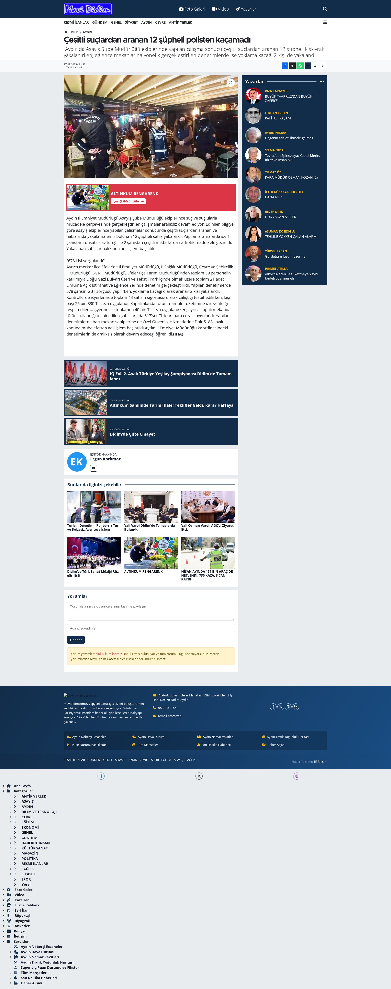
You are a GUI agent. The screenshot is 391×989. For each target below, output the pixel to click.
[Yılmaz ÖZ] (253, 174)
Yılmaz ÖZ (273, 172)
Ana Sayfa (22, 786)
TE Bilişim (320, 762)
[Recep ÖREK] (253, 213)
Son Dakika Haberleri (216, 745)
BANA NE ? (273, 197)
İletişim (20, 936)
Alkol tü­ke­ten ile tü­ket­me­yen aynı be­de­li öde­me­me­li (291, 276)
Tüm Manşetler (147, 745)
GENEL (116, 22)
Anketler (22, 925)
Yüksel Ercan (276, 251)
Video (223, 9)
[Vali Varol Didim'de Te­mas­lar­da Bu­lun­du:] (151, 506)
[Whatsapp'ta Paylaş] (300, 65)
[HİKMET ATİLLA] (253, 273)
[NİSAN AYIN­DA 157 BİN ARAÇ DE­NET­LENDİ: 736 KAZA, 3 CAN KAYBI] (208, 552)
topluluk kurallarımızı (108, 654)
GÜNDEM (100, 22)
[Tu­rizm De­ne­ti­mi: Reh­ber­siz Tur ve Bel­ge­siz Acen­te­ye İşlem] (94, 506)
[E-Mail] (93, 468)
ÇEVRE (160, 22)
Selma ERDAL (275, 150)
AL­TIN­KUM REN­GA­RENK (143, 571)
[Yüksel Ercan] (253, 253)
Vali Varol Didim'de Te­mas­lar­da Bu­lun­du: (149, 527)
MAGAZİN (29, 853)
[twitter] (199, 776)
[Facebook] (273, 706)
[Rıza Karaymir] (253, 95)
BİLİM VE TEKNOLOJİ (39, 811)
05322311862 (168, 708)
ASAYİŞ (178, 760)
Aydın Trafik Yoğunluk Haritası (288, 737)
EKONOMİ (30, 827)
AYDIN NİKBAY (276, 133)
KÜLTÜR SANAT (34, 848)
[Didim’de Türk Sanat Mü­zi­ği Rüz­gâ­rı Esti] (94, 552)
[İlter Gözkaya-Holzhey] (253, 194)
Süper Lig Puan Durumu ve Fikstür (50, 967)
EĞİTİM (166, 760)
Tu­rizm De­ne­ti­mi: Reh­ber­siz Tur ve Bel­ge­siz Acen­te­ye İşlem (93, 527)
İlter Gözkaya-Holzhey (284, 192)
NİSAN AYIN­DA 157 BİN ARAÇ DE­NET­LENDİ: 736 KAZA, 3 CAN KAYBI (207, 575)
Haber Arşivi (275, 745)
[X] (280, 706)
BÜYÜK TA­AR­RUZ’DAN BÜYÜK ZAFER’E (288, 98)
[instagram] (296, 776)
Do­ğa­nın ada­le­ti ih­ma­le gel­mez (289, 138)
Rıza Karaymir (277, 91)
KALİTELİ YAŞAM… (279, 118)
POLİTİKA (29, 858)
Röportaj (22, 915)
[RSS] (295, 706)
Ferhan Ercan (276, 113)
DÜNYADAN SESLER (280, 217)
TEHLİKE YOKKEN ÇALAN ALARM (290, 236)
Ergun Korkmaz (105, 459)
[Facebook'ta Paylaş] (285, 65)
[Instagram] (288, 706)
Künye (19, 931)
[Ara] (325, 9)
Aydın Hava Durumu (152, 737)
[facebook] (101, 776)
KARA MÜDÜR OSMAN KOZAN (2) (291, 177)
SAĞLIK (191, 760)
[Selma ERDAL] (253, 154)
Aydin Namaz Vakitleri (218, 737)
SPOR (155, 760)
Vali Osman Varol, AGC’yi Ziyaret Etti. (207, 527)
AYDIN (146, 22)
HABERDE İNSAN (35, 842)
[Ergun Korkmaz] (77, 461)
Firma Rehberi (26, 905)
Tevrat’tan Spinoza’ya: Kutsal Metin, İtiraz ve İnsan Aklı (292, 157)
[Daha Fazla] (308, 65)
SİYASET (131, 22)
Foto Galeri (194, 9)
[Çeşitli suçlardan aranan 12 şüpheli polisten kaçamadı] (151, 126)
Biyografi (22, 920)
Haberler (71, 32)
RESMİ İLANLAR (76, 22)
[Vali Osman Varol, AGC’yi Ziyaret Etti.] (208, 506)
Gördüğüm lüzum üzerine (285, 256)
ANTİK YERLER (180, 22)
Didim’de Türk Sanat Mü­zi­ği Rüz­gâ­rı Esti (93, 573)
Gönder (76, 639)
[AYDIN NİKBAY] (253, 134)
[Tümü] (322, 81)
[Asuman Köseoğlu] (253, 233)
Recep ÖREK (274, 212)
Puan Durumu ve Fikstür (89, 745)
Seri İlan (21, 910)
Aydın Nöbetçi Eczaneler (89, 737)
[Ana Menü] (325, 22)
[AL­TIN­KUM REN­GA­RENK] (151, 552)
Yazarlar (248, 9)
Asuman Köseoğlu (280, 231)
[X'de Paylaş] (292, 65)
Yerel (26, 884)
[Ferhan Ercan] (253, 115)
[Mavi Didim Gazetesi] (88, 9)
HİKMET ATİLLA (276, 269)
